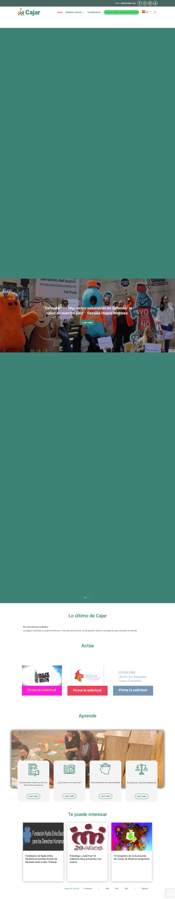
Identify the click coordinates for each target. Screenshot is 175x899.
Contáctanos (94, 12)
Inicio (60, 12)
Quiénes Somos (74, 12)
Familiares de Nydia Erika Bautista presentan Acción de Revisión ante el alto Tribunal (41, 859)
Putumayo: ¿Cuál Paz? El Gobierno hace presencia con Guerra (85, 859)
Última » (145, 889)
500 (107, 889)
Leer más (87, 322)
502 (126, 889)
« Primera (88, 889)
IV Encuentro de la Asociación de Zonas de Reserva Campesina (131, 857)
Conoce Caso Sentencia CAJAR (121, 12)
